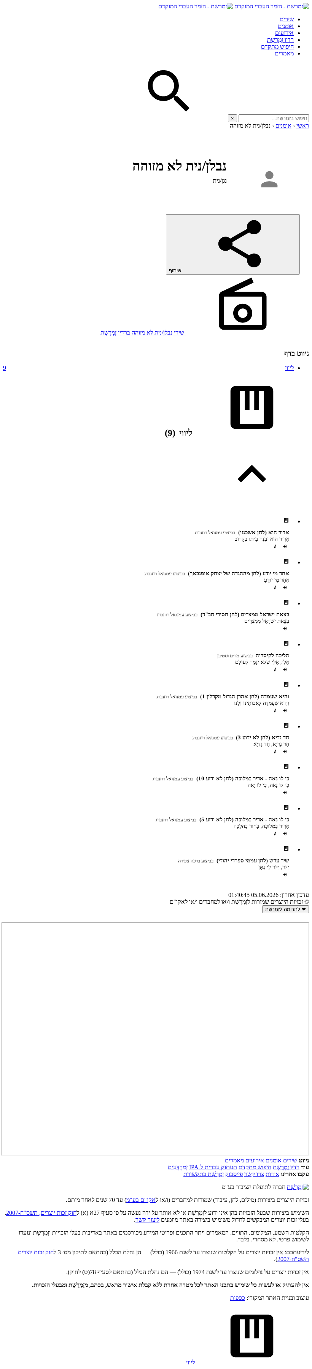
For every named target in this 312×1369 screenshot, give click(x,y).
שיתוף (176, 270)
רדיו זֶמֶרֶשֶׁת (286, 1167)
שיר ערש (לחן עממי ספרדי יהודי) (252, 860)
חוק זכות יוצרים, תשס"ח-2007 (41, 1213)
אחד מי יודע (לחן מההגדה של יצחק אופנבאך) (238, 573)
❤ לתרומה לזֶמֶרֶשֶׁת (285, 909)
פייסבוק (234, 1174)
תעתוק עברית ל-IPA (213, 1167)
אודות (272, 1174)
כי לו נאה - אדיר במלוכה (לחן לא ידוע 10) (242, 778)
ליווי (148, 368)
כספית (237, 1298)
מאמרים (284, 53)
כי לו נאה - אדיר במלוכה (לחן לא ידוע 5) (244, 819)
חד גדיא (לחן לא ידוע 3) (262, 737)
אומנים (286, 26)
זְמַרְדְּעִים (178, 1167)
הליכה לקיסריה (271, 655)
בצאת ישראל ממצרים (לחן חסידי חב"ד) (245, 614)
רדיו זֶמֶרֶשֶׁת (280, 39)
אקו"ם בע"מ (141, 1200)
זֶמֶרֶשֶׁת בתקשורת (203, 1174)
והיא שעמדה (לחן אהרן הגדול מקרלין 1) (244, 696)
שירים (287, 19)
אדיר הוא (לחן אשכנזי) (263, 532)
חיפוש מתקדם (277, 46)
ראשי (302, 125)
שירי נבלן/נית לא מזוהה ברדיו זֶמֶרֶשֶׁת (143, 332)
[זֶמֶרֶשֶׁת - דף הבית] (298, 1187)
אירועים (284, 33)
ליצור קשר (147, 1219)
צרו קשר (254, 1174)
